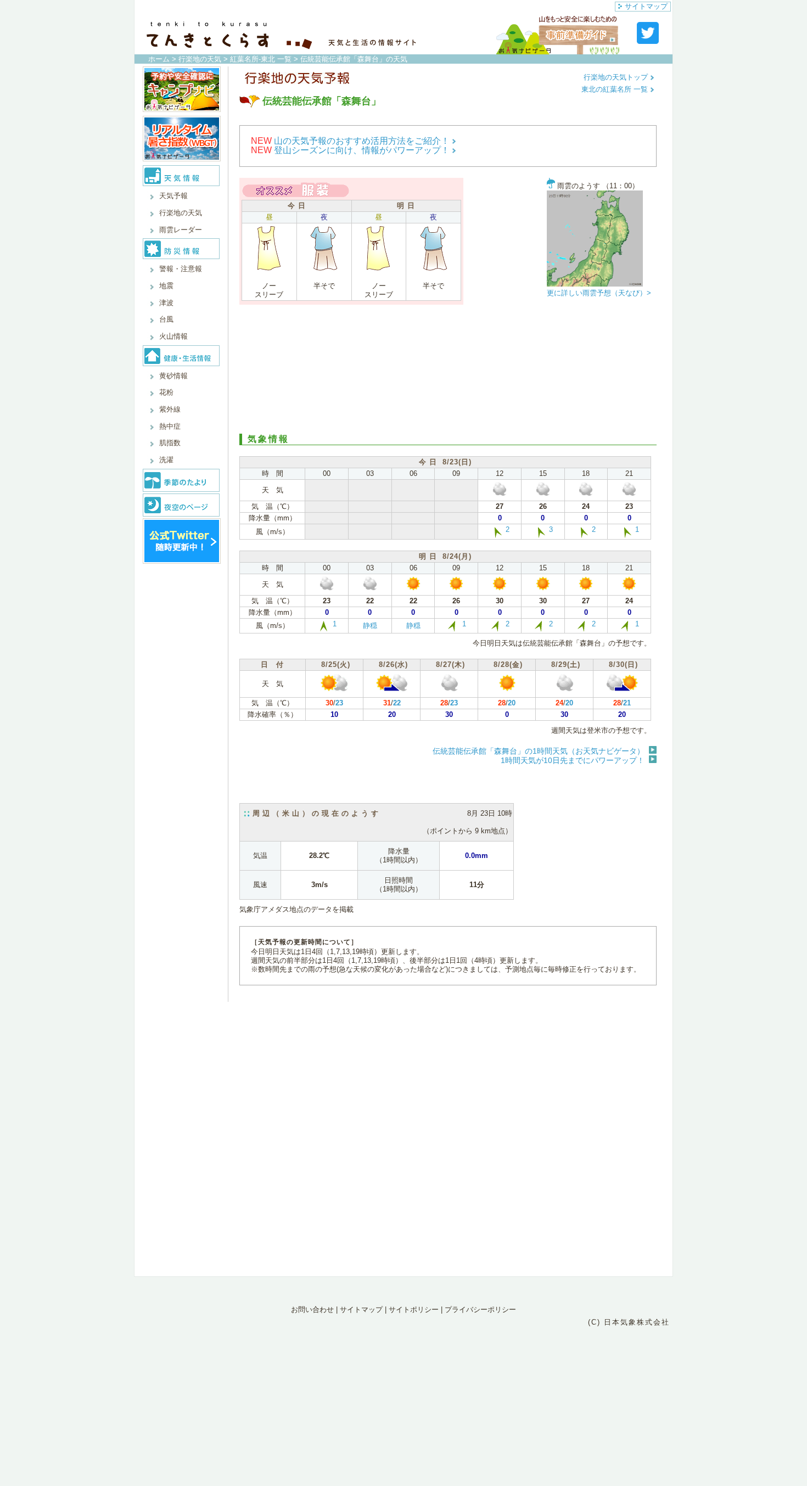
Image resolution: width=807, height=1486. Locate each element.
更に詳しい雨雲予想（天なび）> (599, 293)
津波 (166, 303)
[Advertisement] (448, 367)
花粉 (166, 392)
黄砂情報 (173, 376)
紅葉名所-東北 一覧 (261, 59)
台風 (166, 319)
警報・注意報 (180, 269)
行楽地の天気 (199, 59)
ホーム (159, 59)
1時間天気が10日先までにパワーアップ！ (573, 760)
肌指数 (170, 443)
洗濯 (166, 460)
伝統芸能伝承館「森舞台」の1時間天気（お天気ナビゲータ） (539, 751)
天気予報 (173, 196)
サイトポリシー (414, 1309)
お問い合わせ (312, 1309)
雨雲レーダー (180, 230)
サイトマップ (646, 6)
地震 (166, 286)
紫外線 (170, 409)
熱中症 (170, 426)
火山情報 (173, 336)
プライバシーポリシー (480, 1309)
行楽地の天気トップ (617, 77)
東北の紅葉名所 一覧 (615, 89)
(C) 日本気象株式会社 (629, 1322)
